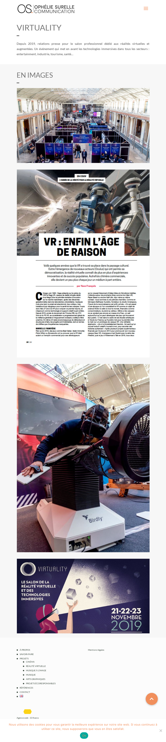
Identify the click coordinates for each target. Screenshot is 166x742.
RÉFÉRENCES (26, 687)
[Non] (160, 730)
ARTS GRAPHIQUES (35, 679)
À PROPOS (25, 650)
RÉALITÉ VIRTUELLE (36, 666)
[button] (152, 699)
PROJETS (24, 658)
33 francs (34, 717)
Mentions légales (96, 650)
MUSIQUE (31, 674)
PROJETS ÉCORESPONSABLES (41, 683)
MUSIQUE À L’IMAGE (36, 670)
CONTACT (25, 692)
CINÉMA (30, 661)
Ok (84, 735)
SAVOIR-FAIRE (27, 654)
